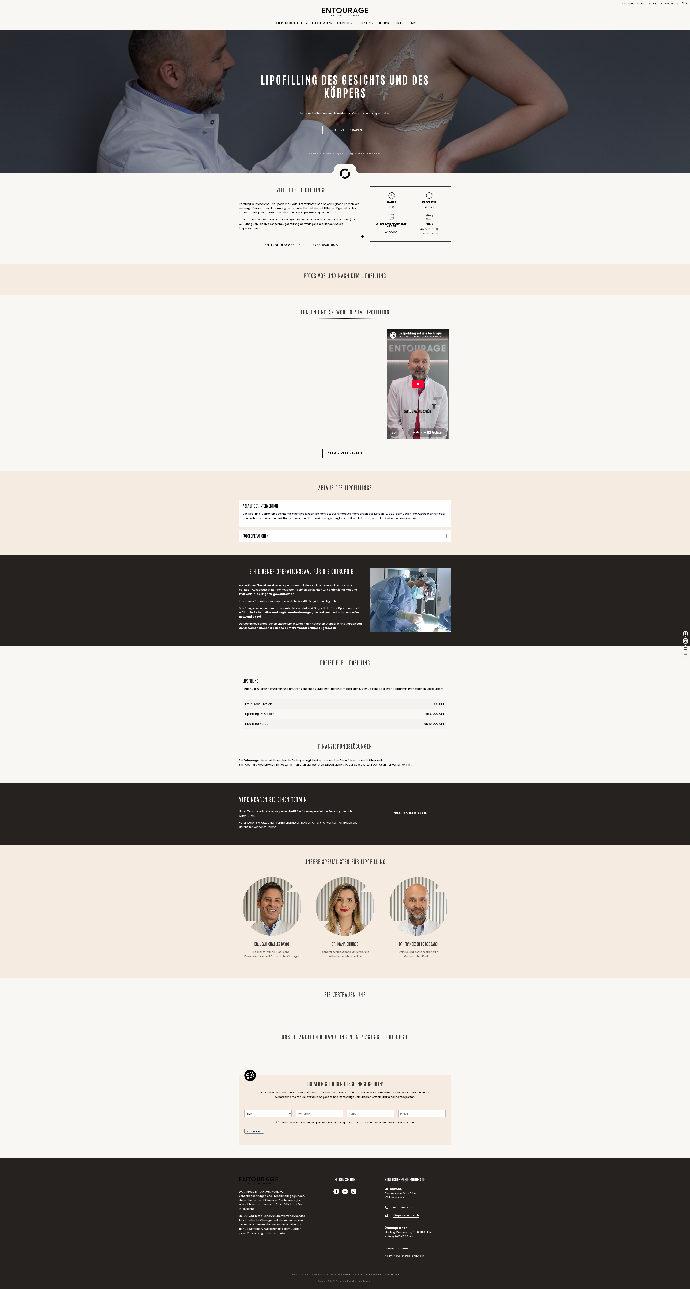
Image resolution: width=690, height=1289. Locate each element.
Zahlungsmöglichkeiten (307, 760)
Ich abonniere (254, 1131)
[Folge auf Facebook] (336, 1191)
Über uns (383, 23)
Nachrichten (654, 3)
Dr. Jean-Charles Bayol (272, 919)
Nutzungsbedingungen (388, 1274)
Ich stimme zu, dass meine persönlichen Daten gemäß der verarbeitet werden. (347, 1122)
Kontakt (669, 3)
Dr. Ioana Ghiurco (345, 919)
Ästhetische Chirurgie (329, 153)
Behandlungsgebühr (282, 245)
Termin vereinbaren (345, 130)
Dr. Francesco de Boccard (418, 919)
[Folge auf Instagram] (345, 1191)
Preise (399, 23)
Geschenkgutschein (632, 3)
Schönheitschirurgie (288, 23)
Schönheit (342, 23)
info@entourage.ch (406, 1215)
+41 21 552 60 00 (403, 1207)
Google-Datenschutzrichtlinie (358, 1274)
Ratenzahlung (325, 245)
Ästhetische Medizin (319, 23)
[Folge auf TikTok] (353, 1191)
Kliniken (366, 23)
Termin (411, 23)
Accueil (312, 153)
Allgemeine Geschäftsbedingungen (404, 1255)
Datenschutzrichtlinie (373, 1122)
